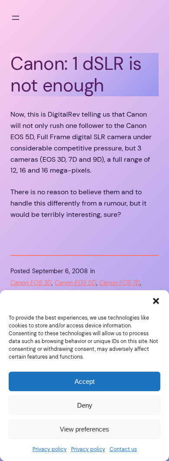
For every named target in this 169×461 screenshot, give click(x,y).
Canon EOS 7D (119, 283)
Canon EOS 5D (75, 283)
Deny (84, 405)
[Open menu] (15, 18)
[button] (156, 301)
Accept (84, 381)
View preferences (84, 429)
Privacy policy (49, 449)
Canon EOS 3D (31, 283)
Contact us (123, 449)
